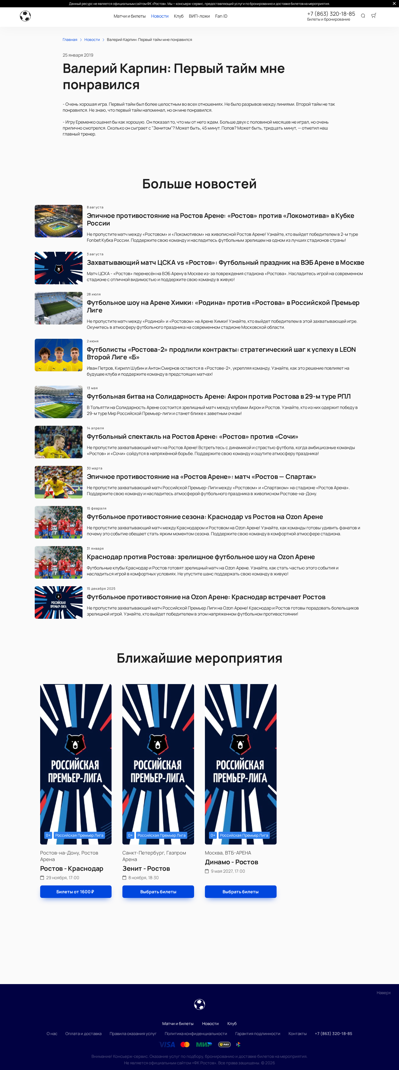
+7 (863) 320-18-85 (331, 14)
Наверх (384, 992)
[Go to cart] (373, 16)
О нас (52, 1033)
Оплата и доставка (83, 1033)
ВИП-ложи (199, 16)
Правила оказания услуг (133, 1033)
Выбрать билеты (158, 892)
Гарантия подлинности (257, 1033)
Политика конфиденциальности (196, 1033)
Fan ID (221, 16)
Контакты (298, 1033)
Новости (160, 16)
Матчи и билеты (130, 16)
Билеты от (75, 892)
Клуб (178, 16)
